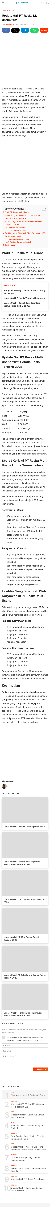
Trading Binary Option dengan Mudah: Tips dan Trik (28, 1169)
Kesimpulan (10, 245)
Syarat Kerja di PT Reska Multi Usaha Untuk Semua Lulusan (24, 223)
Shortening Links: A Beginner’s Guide (28, 1095)
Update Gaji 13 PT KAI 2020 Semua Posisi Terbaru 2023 (27, 1105)
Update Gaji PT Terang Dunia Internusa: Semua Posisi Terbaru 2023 (23, 1014)
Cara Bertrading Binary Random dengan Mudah (25, 1158)
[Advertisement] (25, 60)
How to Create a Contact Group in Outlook (27, 1126)
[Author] (4, 787)
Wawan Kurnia (10, 24)
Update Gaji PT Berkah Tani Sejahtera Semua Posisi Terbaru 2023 (22, 304)
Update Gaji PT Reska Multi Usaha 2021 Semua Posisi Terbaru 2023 (22, 217)
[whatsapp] (34, 30)
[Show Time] (38, 24)
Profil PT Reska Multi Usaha (17, 212)
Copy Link (44, 30)
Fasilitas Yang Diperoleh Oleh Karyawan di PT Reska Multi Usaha (25, 234)
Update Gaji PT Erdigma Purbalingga (28, 1179)
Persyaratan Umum (17, 227)
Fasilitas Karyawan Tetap (19, 239)
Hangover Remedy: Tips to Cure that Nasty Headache (25, 292)
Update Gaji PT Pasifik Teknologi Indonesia (24, 298)
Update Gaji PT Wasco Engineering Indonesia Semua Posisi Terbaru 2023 (28, 1148)
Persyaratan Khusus (18, 230)
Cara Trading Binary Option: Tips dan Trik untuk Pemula (28, 1137)
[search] (42, 3)
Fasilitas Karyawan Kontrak (20, 242)
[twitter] (15, 30)
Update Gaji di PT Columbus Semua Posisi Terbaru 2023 (27, 1116)
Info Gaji (11, 11)
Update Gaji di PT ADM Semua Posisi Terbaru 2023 (21, 938)
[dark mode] (47, 3)
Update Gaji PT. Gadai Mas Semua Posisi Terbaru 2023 (26, 1189)
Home (4, 11)
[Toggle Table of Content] (43, 209)
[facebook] (6, 30)
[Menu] (3, 3)
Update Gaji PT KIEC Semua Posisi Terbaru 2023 (24, 900)
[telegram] (25, 30)
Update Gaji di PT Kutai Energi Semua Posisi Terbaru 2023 (25, 976)
